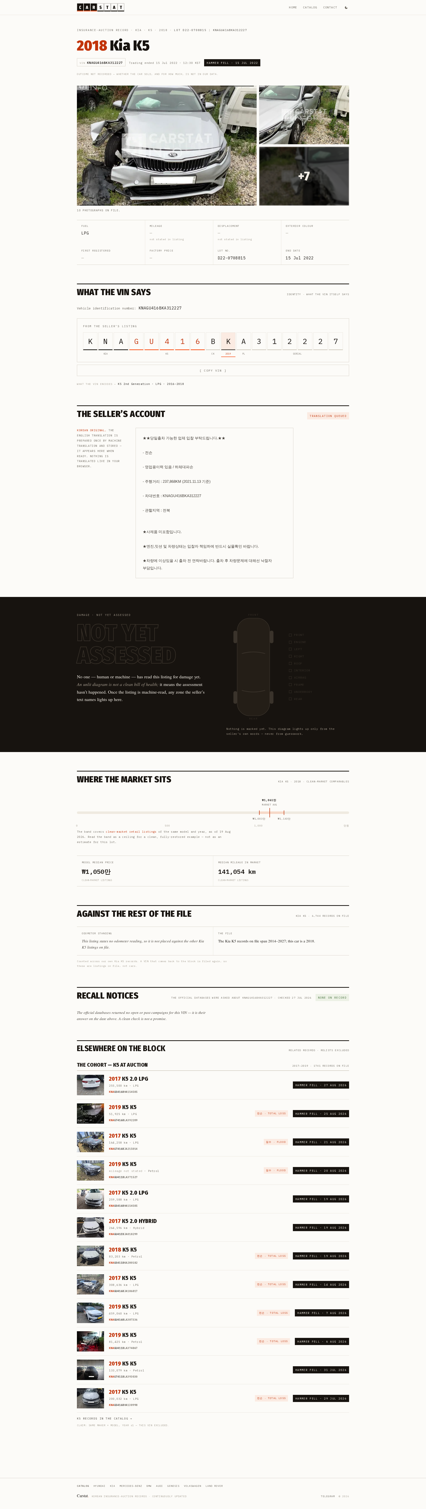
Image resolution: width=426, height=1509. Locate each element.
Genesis (173, 1486)
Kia (138, 30)
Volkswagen (192, 1486)
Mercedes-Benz (131, 1486)
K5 (150, 30)
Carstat (83, 1495)
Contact (330, 7)
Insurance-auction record (103, 30)
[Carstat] (100, 7)
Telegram (328, 1496)
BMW (149, 1486)
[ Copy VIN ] (213, 370)
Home (293, 7)
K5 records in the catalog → (104, 1418)
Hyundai (99, 1486)
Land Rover (214, 1486)
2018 (163, 30)
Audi (159, 1486)
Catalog (310, 7)
